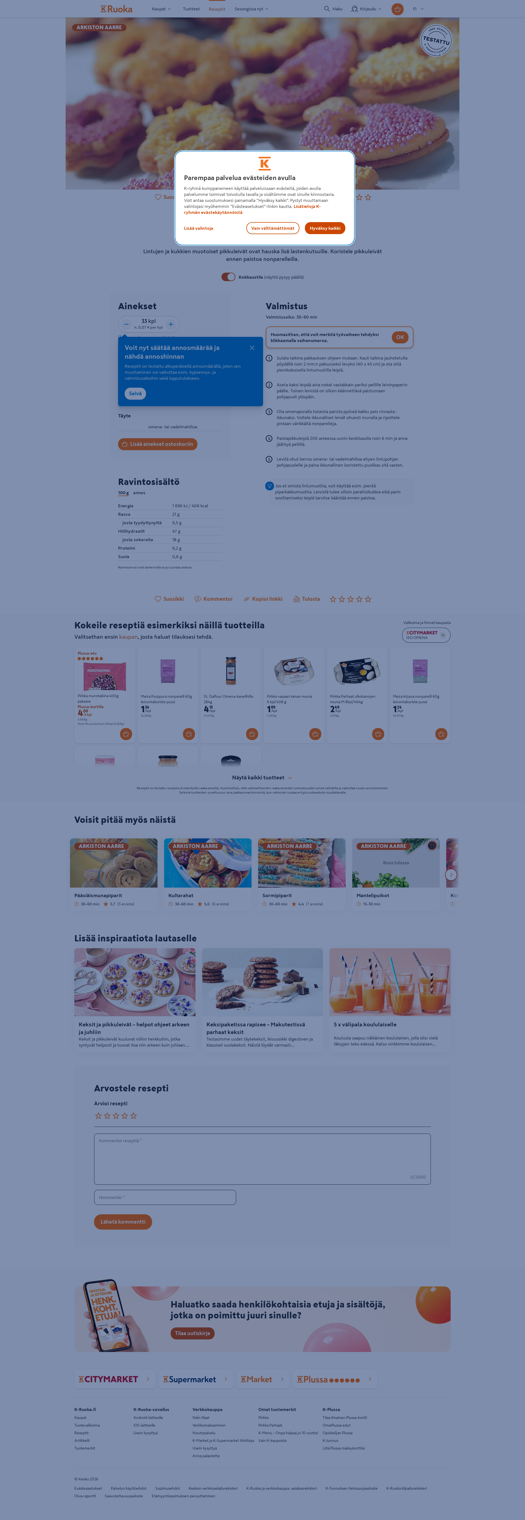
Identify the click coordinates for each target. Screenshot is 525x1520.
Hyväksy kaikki (325, 228)
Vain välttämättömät (272, 228)
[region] (265, 198)
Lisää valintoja (198, 228)
